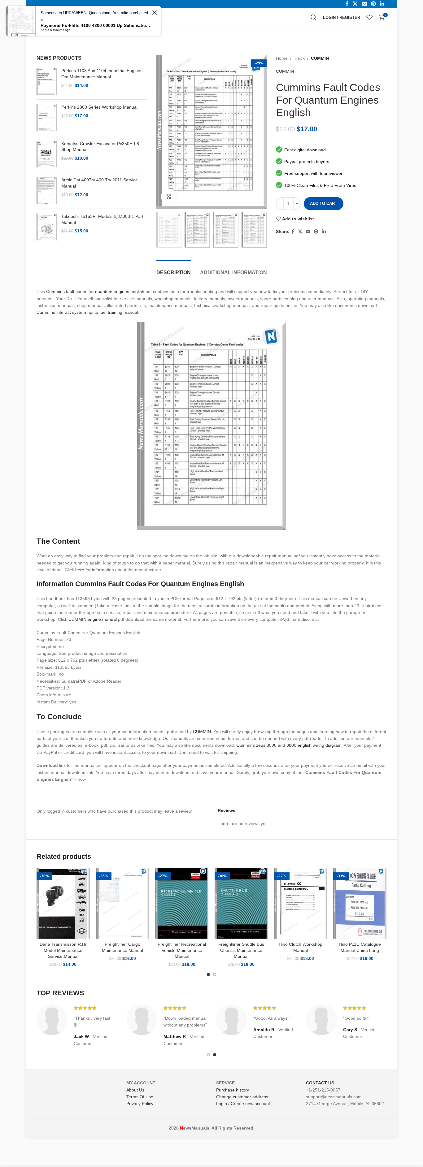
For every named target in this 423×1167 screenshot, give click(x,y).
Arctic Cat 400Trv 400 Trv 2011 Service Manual (99, 182)
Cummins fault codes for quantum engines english (95, 291)
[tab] (173, 269)
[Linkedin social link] (324, 231)
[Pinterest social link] (316, 231)
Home (282, 58)
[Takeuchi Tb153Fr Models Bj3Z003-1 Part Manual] (47, 227)
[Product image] (63, 903)
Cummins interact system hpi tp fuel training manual (87, 312)
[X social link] (300, 231)
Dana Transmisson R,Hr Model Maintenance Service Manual (63, 950)
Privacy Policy (139, 1103)
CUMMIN (320, 58)
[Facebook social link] (293, 231)
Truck (299, 58)
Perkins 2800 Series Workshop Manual (99, 107)
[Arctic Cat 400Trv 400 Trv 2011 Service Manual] (47, 190)
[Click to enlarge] (169, 196)
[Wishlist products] (369, 17)
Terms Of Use (139, 1096)
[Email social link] (308, 231)
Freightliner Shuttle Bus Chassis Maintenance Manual (241, 950)
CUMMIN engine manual (92, 619)
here (79, 569)
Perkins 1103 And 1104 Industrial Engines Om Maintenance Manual (101, 73)
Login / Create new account (243, 1103)
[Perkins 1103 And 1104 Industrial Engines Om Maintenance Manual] (47, 81)
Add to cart (323, 203)
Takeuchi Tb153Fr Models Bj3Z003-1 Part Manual (102, 219)
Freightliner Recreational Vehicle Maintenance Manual (182, 950)
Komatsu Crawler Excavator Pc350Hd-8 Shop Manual (100, 146)
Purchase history (232, 1089)
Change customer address (242, 1096)
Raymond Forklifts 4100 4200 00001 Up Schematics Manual (95, 25)
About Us (135, 1089)
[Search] (313, 17)
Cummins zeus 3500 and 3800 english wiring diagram (289, 745)
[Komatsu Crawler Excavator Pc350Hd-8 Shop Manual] (47, 154)
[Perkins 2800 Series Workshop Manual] (47, 117)
